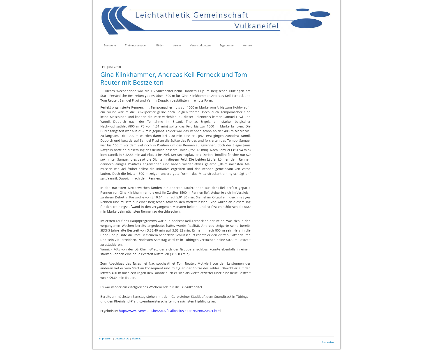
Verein (177, 45)
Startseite (110, 45)
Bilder (160, 45)
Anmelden (328, 342)
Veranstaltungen (200, 45)
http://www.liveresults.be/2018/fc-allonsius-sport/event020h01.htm (169, 311)
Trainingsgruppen (136, 45)
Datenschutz (122, 338)
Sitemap (136, 338)
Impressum (105, 338)
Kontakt (247, 45)
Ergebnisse (227, 45)
